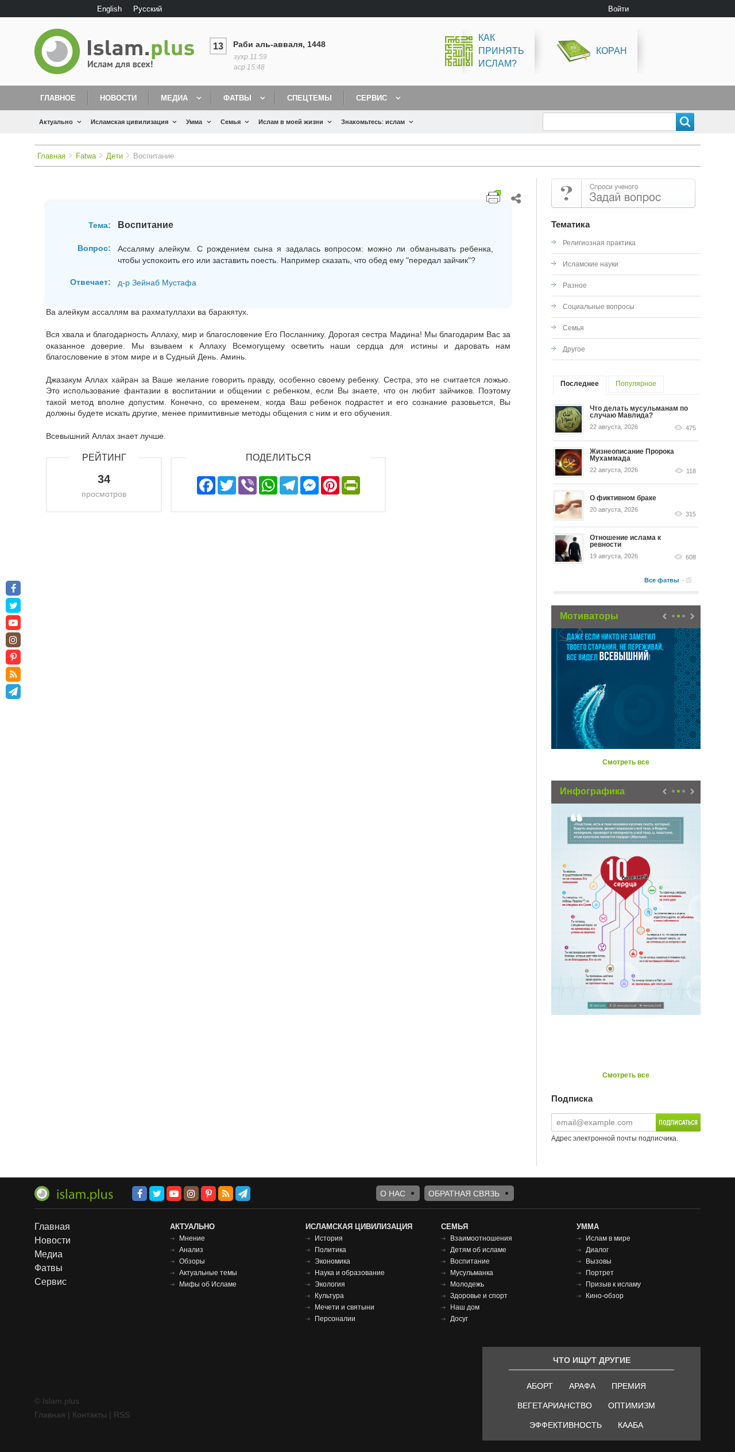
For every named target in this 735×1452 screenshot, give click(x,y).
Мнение (192, 1238)
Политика (330, 1250)
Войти (618, 9)
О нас (392, 1193)
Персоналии (335, 1319)
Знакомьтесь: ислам (373, 122)
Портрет (600, 1273)
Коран (611, 51)
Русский (147, 9)
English (109, 9)
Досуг (459, 1319)
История (329, 1238)
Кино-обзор (605, 1296)
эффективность (565, 1425)
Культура (329, 1296)
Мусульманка (471, 1273)
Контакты (89, 1414)
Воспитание (470, 1261)
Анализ (191, 1250)
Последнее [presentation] (579, 384)
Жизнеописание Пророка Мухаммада (632, 455)
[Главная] (118, 51)
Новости (118, 98)
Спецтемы (309, 98)
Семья (230, 122)
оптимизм (631, 1405)
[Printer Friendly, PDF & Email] (493, 197)
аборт (540, 1386)
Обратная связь (464, 1193)
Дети (114, 156)
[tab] (579, 385)
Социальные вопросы (599, 307)
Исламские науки (590, 264)
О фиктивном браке (623, 498)
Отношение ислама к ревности (625, 541)
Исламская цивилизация (129, 122)
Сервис (371, 98)
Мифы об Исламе (208, 1284)
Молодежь (467, 1284)
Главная (51, 156)
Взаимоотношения (481, 1238)
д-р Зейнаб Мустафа (157, 282)
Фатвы (237, 98)
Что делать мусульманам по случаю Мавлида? (639, 412)
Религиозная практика (599, 243)
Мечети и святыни (344, 1307)
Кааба (630, 1425)
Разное (575, 285)
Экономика (332, 1261)
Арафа (582, 1386)
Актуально (56, 122)
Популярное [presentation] (636, 384)
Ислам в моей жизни (290, 122)
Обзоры (192, 1261)
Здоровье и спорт (479, 1296)
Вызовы (599, 1261)
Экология (330, 1284)
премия (629, 1386)
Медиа (174, 98)
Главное (58, 98)
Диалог (597, 1250)
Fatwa (86, 156)
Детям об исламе (478, 1250)
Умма (194, 122)
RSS (122, 1414)
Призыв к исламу (613, 1284)
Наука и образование (350, 1273)
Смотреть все (625, 762)
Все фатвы (661, 580)
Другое (574, 349)
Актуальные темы (208, 1273)
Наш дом (464, 1307)
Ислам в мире (608, 1238)
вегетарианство (554, 1405)
